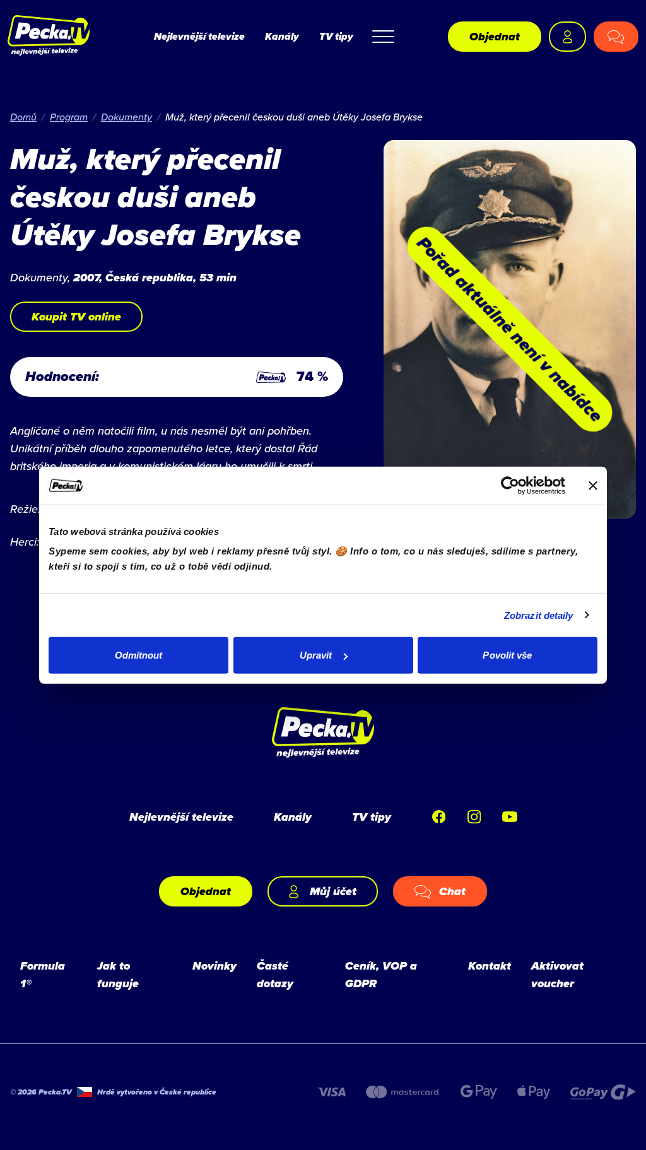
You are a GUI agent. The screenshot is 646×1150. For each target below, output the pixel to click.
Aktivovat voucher (557, 975)
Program (69, 117)
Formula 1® (42, 975)
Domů (23, 117)
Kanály (282, 36)
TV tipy (336, 36)
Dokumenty (126, 117)
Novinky (214, 966)
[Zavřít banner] (593, 485)
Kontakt (489, 966)
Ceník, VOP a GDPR (381, 975)
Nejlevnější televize (199, 36)
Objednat (494, 36)
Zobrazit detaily (538, 614)
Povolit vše (507, 655)
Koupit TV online (76, 316)
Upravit (316, 655)
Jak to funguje (118, 975)
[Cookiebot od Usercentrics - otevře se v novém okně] (510, 485)
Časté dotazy (275, 975)
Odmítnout (139, 655)
